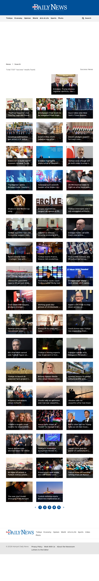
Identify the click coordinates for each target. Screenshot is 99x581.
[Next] (63, 507)
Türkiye (9, 18)
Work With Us (49, 547)
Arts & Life (44, 18)
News (8, 64)
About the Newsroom (66, 547)
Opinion (27, 18)
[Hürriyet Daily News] (49, 7)
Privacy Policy (37, 547)
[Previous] (35, 507)
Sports (53, 18)
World (35, 18)
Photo (60, 18)
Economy (18, 18)
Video (87, 532)
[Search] (83, 18)
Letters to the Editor (40, 550)
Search (17, 64)
